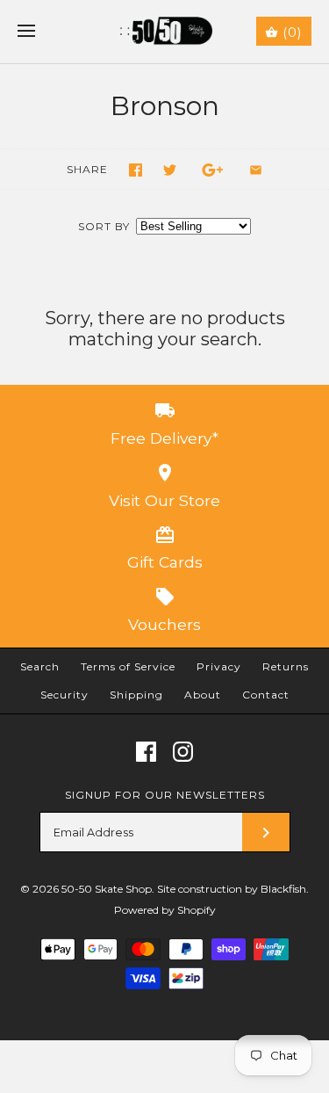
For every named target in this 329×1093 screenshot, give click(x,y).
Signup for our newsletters (165, 794)
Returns (285, 666)
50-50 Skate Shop (106, 888)
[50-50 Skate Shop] (164, 31)
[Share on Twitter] (169, 170)
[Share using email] (255, 170)
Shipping (136, 694)
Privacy (219, 666)
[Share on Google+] (212, 170)
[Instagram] (183, 752)
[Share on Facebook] (135, 170)
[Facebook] (146, 752)
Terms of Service (128, 666)
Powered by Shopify (165, 909)
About (202, 694)
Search (40, 666)
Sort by (104, 226)
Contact (266, 694)
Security (64, 694)
